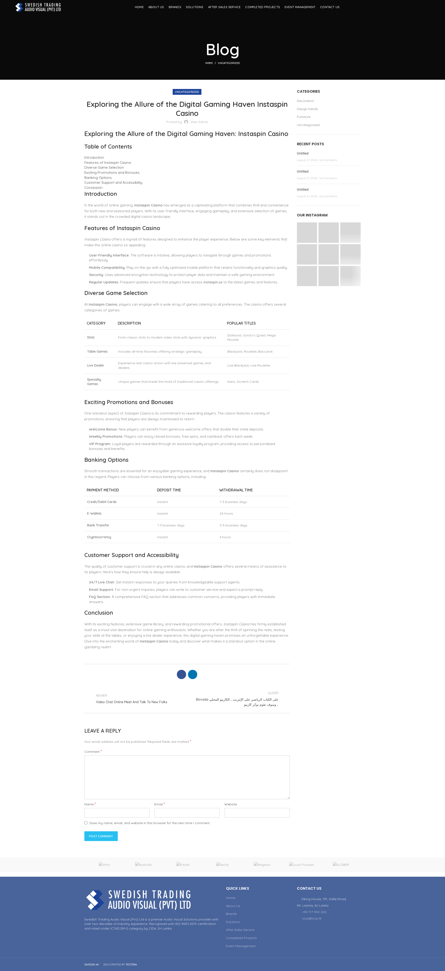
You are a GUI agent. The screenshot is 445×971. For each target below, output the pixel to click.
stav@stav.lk (311, 918)
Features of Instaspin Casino (107, 162)
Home (209, 63)
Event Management (241, 946)
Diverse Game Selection (104, 167)
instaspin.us (212, 282)
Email (159, 804)
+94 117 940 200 (314, 912)
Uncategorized (229, 63)
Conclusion (93, 187)
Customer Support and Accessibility (113, 182)
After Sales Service (240, 930)
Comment (93, 751)
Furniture (303, 117)
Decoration (305, 101)
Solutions (233, 922)
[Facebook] (416, 7)
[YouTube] (422, 7)
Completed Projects (241, 938)
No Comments (328, 160)
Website (230, 804)
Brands (231, 914)
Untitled (302, 153)
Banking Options (98, 177)
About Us (233, 906)
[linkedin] (427, 7)
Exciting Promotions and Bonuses (112, 172)
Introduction (94, 157)
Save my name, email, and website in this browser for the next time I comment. (149, 823)
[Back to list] (187, 698)
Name (90, 804)
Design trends (307, 109)
